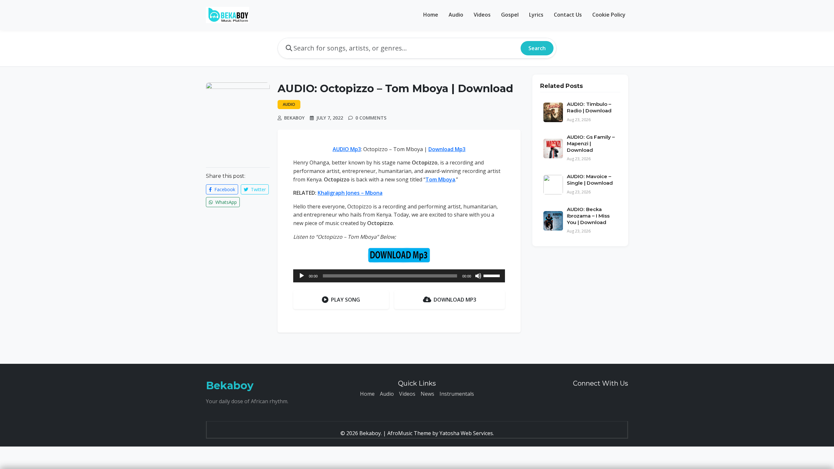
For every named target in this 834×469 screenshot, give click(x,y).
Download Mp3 (447, 149)
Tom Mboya (440, 179)
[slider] (492, 275)
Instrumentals (456, 393)
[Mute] (478, 276)
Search (537, 48)
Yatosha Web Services (466, 433)
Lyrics (536, 14)
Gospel (510, 14)
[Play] (301, 276)
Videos (482, 14)
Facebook (224, 189)
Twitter (258, 189)
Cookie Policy (609, 14)
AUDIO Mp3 (347, 149)
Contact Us (568, 14)
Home (430, 14)
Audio (456, 14)
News (427, 393)
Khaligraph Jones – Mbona (350, 192)
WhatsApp (225, 202)
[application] (399, 275)
